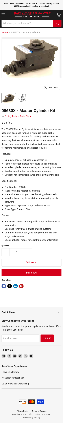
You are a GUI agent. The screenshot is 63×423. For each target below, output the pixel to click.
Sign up (47, 338)
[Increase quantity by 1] (28, 252)
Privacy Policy (22, 411)
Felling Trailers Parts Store (17, 116)
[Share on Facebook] (4, 286)
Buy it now (31, 272)
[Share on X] (9, 286)
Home (5, 32)
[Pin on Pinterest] (21, 286)
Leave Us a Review (10, 372)
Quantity (5, 246)
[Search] (57, 23)
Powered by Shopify (31, 417)
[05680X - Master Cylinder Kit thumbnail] (9, 98)
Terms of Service (39, 411)
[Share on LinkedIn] (15, 286)
